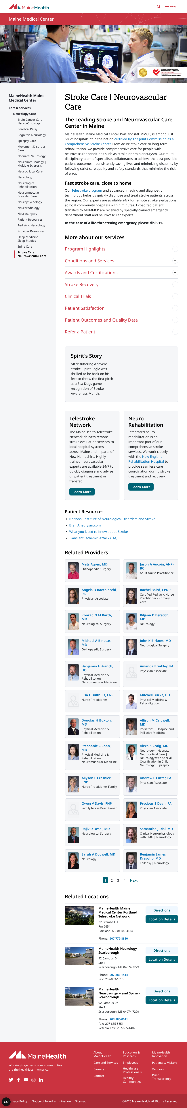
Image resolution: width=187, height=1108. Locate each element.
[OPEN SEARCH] (158, 6)
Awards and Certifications (91, 272)
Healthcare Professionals (132, 1070)
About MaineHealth (102, 1054)
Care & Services (20, 108)
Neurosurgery (27, 214)
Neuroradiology (28, 208)
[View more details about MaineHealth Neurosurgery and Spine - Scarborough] (79, 996)
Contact (99, 1076)
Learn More (81, 491)
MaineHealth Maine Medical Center (27, 98)
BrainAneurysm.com (85, 525)
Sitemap (81, 1101)
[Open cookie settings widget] (6, 1101)
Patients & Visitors (165, 1063)
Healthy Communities (132, 1080)
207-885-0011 (119, 1019)
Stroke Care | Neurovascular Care (32, 254)
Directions (165, 910)
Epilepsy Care (27, 141)
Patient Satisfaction (85, 308)
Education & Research (131, 1054)
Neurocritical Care (30, 171)
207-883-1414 (119, 975)
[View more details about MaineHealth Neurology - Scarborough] (79, 956)
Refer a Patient (80, 332)
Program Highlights (85, 249)
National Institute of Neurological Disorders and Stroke (112, 519)
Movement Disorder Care (31, 148)
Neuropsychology (30, 202)
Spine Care (25, 246)
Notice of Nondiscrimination (51, 1101)
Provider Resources (31, 231)
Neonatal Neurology (31, 156)
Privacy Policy (18, 1101)
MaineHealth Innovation (161, 1054)
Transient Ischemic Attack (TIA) (93, 538)
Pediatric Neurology (31, 225)
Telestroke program (87, 190)
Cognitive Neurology (32, 135)
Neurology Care (24, 114)
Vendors (158, 1069)
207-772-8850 (119, 938)
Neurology (25, 177)
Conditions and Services (89, 261)
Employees (130, 1063)
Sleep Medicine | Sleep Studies (29, 239)
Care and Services (106, 1063)
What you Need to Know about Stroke (98, 531)
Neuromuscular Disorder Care (28, 194)
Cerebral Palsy (27, 129)
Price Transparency (161, 1077)
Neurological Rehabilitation (27, 185)
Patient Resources (30, 219)
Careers (99, 1069)
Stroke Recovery (81, 284)
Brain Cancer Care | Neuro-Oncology (31, 121)
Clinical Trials (78, 296)
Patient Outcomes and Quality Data (101, 320)
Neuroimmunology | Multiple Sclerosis (32, 164)
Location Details (163, 919)
